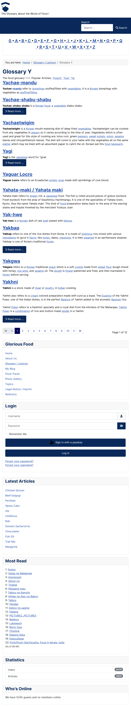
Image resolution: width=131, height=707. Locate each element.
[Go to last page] (80, 331)
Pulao (14, 307)
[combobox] (97, 27)
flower (69, 270)
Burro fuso (15, 627)
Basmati (116, 299)
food (47, 105)
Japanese (21, 157)
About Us (14, 581)
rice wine (22, 270)
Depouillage (16, 638)
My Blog (10, 368)
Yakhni (10, 282)
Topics (9, 384)
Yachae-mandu (20, 82)
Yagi (7, 151)
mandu (17, 88)
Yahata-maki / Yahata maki (33, 190)
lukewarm (117, 144)
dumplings (38, 88)
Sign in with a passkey (68, 442)
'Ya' (73, 78)
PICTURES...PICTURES (22, 615)
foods (50, 241)
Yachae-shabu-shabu (27, 99)
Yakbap (11, 228)
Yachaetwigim (18, 122)
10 (67, 330)
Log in (65, 453)
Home (8, 353)
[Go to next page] (74, 331)
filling (33, 92)
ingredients (9, 237)
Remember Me (18, 434)
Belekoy (14, 619)
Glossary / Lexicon (16, 363)
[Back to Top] (125, 701)
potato (101, 136)
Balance (65, 299)
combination (22, 311)
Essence (107, 295)
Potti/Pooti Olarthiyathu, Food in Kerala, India (37, 642)
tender (65, 311)
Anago (34, 195)
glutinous (86, 233)
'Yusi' (66, 78)
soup (61, 180)
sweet (92, 136)
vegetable (60, 105)
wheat (101, 267)
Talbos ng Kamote (19, 592)
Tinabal (12, 584)
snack (52, 267)
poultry (49, 288)
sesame (119, 136)
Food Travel (12, 373)
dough (58, 270)
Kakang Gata (17, 634)
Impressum (14, 577)
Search (85, 22)
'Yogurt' (57, 78)
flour (109, 267)
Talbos (12, 600)
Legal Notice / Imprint (18, 389)
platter (7, 144)
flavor (32, 237)
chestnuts (65, 237)
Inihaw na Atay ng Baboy (23, 596)
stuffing (24, 92)
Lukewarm (15, 623)
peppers (83, 136)
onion (110, 136)
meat (38, 288)
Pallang (13, 611)
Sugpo (12, 569)
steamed (89, 237)
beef (45, 220)
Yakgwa (11, 261)
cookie (79, 267)
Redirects (11, 394)
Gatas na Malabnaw (20, 573)
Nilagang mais (16, 588)
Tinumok (14, 631)
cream (34, 295)
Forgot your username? (19, 465)
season (35, 132)
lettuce (68, 220)
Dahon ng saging (19, 607)
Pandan (13, 604)
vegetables (74, 88)
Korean (94, 88)
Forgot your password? (19, 461)
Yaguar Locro (17, 174)
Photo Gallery (13, 378)
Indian (61, 288)
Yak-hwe (12, 214)
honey (46, 237)
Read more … (15, 111)
